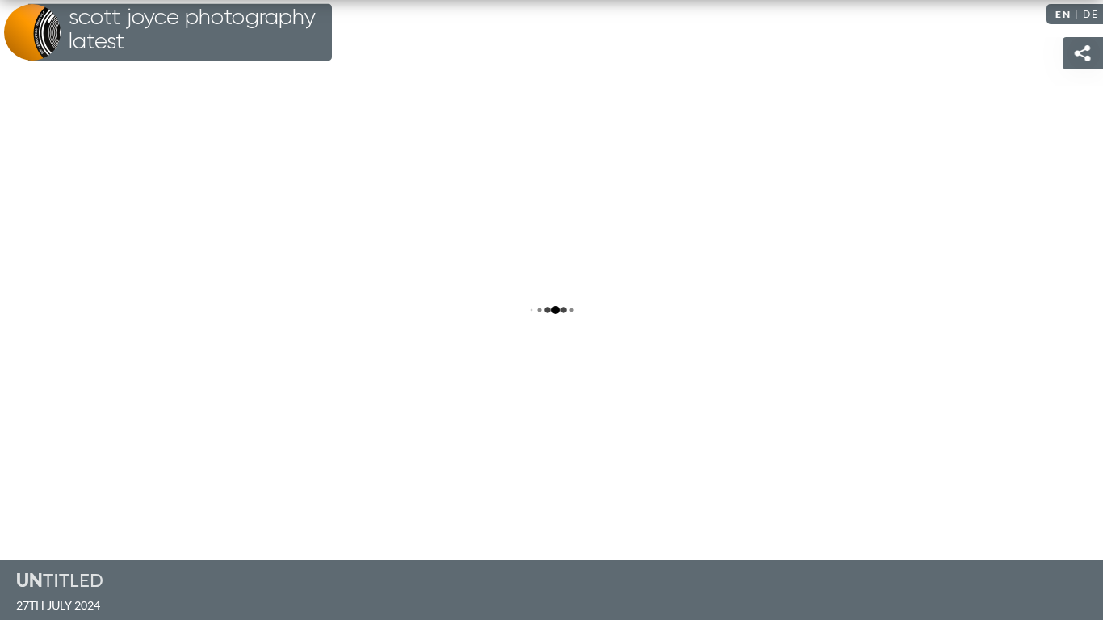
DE (1091, 14)
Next (1074, 310)
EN (1063, 14)
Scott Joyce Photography (192, 29)
